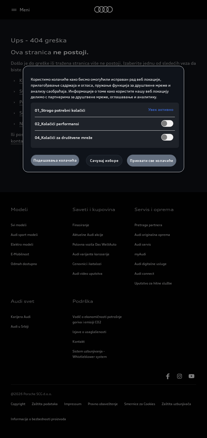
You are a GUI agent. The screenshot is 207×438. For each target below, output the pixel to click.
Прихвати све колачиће (151, 160)
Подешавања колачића (55, 160)
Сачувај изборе (104, 160)
